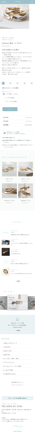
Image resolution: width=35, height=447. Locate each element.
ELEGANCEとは (15, 253)
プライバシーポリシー (17, 385)
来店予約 (3, 2)
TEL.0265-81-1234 (12, 406)
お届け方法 (6, 354)
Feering (10, 39)
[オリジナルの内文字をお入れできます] (6, 272)
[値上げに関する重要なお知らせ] (6, 262)
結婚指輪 (11, 37)
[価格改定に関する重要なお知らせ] (6, 233)
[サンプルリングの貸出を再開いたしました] (6, 242)
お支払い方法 (7, 351)
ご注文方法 (6, 347)
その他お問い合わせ (9, 374)
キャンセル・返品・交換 (10, 358)
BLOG (12, 251)
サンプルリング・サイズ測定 (12, 366)
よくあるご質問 (8, 370)
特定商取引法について (17, 382)
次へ (10, 109)
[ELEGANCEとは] (6, 252)
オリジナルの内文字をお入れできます (21, 273)
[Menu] (32, 2)
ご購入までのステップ (10, 343)
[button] (3, 303)
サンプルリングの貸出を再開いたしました (22, 244)
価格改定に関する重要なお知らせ (20, 234)
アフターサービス (8, 362)
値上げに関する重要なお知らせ (19, 263)
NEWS (12, 232)
